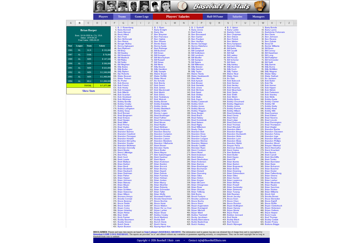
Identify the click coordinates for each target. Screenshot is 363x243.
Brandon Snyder (126, 143)
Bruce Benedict (272, 199)
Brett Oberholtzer (199, 159)
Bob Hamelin (197, 85)
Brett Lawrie (123, 159)
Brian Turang (233, 192)
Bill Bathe (231, 48)
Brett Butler (232, 155)
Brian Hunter (233, 178)
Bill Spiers (196, 62)
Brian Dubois (160, 173)
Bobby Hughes (125, 106)
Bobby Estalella (161, 104)
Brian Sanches (272, 187)
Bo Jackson (270, 78)
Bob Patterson (272, 92)
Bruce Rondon (234, 203)
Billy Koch (232, 69)
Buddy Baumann (126, 219)
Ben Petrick (232, 39)
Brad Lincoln (271, 120)
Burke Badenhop (199, 222)
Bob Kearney (233, 87)
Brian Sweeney (125, 192)
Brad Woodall (233, 127)
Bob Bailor (270, 81)
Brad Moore (160, 122)
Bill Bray (121, 50)
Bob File (269, 83)
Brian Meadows (272, 182)
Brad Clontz (232, 115)
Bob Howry (123, 87)
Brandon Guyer (198, 136)
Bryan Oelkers (272, 210)
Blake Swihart (271, 76)
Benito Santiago (199, 43)
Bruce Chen (233, 201)
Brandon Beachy (162, 131)
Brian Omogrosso (199, 185)
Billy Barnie (270, 64)
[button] (71, 23)
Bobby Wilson (233, 111)
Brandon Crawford (126, 134)
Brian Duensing (198, 173)
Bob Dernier (233, 83)
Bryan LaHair (160, 210)
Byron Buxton (124, 226)
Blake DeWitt (160, 76)
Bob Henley (232, 85)
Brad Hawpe (124, 120)
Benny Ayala (160, 46)
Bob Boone (123, 83)
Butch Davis (123, 224)
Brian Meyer (123, 185)
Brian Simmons (234, 189)
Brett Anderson (198, 155)
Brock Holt (270, 194)
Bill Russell (159, 60)
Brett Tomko (270, 159)
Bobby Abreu (233, 99)
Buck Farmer (124, 217)
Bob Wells (270, 97)
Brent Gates (233, 150)
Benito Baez (160, 43)
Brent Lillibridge (125, 152)
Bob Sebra (159, 94)
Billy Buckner (233, 67)
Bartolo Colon (233, 32)
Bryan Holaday (125, 210)
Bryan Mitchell (198, 210)
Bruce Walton (160, 205)
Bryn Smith (123, 215)
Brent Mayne (160, 152)
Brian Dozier (271, 171)
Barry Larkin (233, 30)
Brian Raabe (271, 185)
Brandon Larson (162, 138)
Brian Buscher (272, 168)
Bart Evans (196, 32)
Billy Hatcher (197, 69)
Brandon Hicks (234, 136)
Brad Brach (196, 115)
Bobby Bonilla (124, 101)
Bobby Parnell (234, 108)
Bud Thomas (271, 217)
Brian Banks (233, 162)
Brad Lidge (232, 120)
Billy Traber (232, 71)
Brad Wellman (161, 127)
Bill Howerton (124, 55)
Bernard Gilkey (234, 46)
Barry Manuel (124, 32)
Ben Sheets (160, 41)
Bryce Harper (271, 212)
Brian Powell (233, 185)
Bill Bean (269, 48)
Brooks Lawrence (199, 199)
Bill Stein (231, 62)
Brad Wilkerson (198, 127)
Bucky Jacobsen (199, 217)
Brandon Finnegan (127, 136)
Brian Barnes (197, 164)
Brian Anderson (161, 162)
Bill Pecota (232, 57)
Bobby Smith (160, 111)
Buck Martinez (161, 217)
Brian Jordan (160, 180)
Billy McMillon (271, 69)
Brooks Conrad (125, 199)
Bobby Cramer (272, 101)
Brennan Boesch (235, 148)
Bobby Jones (197, 106)
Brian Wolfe (159, 194)
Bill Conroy (270, 50)
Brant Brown (160, 145)
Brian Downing (234, 171)
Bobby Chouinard (235, 101)
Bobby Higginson (235, 104)
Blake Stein (232, 76)
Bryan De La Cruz (162, 208)
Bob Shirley (197, 94)
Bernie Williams (272, 46)
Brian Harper (124, 178)
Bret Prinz (122, 155)
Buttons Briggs (272, 224)
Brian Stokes (271, 189)
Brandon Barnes (126, 131)
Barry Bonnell (124, 30)
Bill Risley (122, 60)
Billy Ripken (123, 71)
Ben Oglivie (159, 39)
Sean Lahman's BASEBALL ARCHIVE (162, 232)
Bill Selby (122, 62)
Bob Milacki (123, 92)
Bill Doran (158, 53)
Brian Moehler (161, 185)
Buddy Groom (124, 222)
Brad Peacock (234, 122)
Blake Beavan (124, 76)
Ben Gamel (196, 37)
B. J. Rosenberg (125, 27)
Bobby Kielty (271, 106)
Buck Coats (270, 215)
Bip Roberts (123, 74)
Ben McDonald (125, 39)
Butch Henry (160, 224)
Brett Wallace (124, 162)
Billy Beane (159, 67)
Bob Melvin (270, 90)
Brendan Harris (161, 148)
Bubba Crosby (161, 215)
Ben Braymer (160, 34)
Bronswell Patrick (162, 196)
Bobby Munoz (198, 108)
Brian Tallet (159, 192)
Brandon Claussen (274, 131)
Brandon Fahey (272, 134)
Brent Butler (160, 150)
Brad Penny (123, 124)
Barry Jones (197, 30)
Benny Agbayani (126, 46)
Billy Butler (123, 69)
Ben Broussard (198, 34)
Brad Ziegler (271, 127)
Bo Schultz (159, 81)
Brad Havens (271, 118)
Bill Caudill (232, 50)
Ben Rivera (123, 41)
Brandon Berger (235, 131)
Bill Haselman (271, 53)
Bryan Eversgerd (199, 208)
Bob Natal (196, 92)
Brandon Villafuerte (163, 143)
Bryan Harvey (233, 208)
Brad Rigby (196, 124)
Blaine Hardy (197, 74)
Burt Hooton (233, 222)
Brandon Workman (127, 145)
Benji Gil (269, 43)
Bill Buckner (160, 50)
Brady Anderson (162, 129)
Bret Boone (270, 152)
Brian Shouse (198, 189)
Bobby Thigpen (198, 111)
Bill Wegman (124, 64)
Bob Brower (197, 83)
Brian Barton (233, 164)
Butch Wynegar (234, 224)
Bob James (159, 87)
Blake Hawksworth (200, 76)
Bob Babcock (233, 81)
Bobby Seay (124, 111)
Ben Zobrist (270, 41)
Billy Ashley (232, 64)
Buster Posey (271, 222)
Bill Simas (158, 62)
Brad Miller (123, 122)
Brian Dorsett (197, 171)
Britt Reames (233, 194)
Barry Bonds (271, 27)
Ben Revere (270, 39)
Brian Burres (233, 168)
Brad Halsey (197, 118)
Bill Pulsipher (271, 57)
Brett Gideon (197, 157)
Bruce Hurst (160, 203)
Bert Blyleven (124, 48)
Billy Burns (270, 67)
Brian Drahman (125, 173)
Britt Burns (196, 194)
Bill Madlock (123, 57)
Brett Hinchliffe (272, 157)
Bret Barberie (233, 152)
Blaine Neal (232, 74)
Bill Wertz (158, 64)
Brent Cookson (198, 150)
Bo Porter (122, 81)
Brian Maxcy (160, 182)
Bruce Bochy (197, 201)
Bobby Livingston (126, 108)
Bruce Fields (124, 203)
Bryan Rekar (124, 212)
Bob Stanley (271, 94)
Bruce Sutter (124, 205)
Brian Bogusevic (235, 166)
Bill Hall (230, 53)
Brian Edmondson (236, 173)
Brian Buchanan (199, 168)
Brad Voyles (123, 127)
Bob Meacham (234, 90)
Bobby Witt (270, 111)
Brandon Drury (198, 134)
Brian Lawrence (234, 180)
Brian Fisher (123, 175)
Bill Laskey (232, 55)
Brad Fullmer (160, 118)
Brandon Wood (272, 143)
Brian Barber (124, 164)
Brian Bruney (160, 168)
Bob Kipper (270, 87)
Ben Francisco (161, 37)
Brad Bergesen (125, 115)
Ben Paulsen (197, 39)
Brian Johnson (125, 180)
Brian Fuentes (161, 175)
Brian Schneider (162, 189)
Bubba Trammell (199, 215)
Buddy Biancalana (200, 219)
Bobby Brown (160, 101)
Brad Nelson (197, 122)
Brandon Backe (272, 129)
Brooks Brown (271, 196)
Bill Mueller (196, 57)
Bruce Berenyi (124, 201)
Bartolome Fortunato (275, 32)
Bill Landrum (197, 55)
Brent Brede (123, 150)
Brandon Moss (234, 141)
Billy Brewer (197, 67)
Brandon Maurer (273, 138)
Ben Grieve (232, 37)
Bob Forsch (123, 85)
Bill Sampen (197, 60)
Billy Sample (160, 71)
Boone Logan (161, 113)
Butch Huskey (198, 224)
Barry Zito (158, 32)
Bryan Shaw (160, 212)
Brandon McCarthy (127, 141)
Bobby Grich (197, 104)
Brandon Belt (197, 131)
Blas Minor (196, 78)
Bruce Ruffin (271, 203)
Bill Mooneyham (162, 57)
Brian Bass (270, 164)
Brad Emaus (124, 118)
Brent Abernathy (273, 148)
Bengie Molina (125, 43)
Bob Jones (196, 87)
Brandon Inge (271, 136)
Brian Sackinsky (234, 187)
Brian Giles (196, 175)
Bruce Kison (197, 203)
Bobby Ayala (271, 99)
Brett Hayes (232, 157)
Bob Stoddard (124, 97)
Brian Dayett (160, 171)
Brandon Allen (234, 129)
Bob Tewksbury (161, 97)
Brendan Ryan (198, 148)
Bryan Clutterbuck (273, 205)
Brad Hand (232, 118)
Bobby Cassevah (199, 101)
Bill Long (269, 55)
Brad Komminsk (198, 120)
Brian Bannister (272, 162)
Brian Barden (160, 164)
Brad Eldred (270, 115)
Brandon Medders (163, 141)
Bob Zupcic (196, 99)
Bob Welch (232, 97)
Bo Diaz (231, 78)
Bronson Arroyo (125, 196)
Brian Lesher (271, 180)
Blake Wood (160, 78)
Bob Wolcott (160, 99)
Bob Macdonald (162, 90)
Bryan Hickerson (273, 208)
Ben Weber (232, 41)
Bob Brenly (159, 83)
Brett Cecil (123, 157)
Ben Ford (122, 37)
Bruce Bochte (160, 201)
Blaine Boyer (160, 74)
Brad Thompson (272, 124)
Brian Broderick (125, 168)
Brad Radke (160, 124)
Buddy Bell (159, 219)
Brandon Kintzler (126, 138)
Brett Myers (159, 159)
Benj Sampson (234, 43)
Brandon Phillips (273, 141)
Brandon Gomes (162, 136)
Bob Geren (159, 85)
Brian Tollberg (198, 192)
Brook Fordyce (198, 196)
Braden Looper (125, 129)
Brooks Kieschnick (163, 199)
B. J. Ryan (159, 27)
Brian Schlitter (124, 189)
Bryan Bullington (235, 205)
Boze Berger (197, 113)
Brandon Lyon (234, 138)
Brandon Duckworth (236, 134)
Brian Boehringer (199, 166)
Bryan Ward (197, 212)
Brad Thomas (233, 124)
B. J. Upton (232, 27)
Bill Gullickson (198, 53)
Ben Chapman (234, 34)
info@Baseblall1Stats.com (212, 240)
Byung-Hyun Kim (162, 226)
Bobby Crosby (124, 104)
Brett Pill (231, 159)
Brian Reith (123, 187)
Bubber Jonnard (235, 215)
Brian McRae (233, 182)
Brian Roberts (160, 187)
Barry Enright (160, 30)
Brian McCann (198, 182)
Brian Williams (271, 192)
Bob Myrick (159, 92)
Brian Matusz (124, 182)
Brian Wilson (124, 194)
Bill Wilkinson (197, 64)
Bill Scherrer (233, 60)
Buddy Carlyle (271, 219)
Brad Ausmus (271, 113)
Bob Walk (196, 97)
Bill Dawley (123, 53)
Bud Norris (232, 217)
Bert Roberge (160, 48)
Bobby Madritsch (162, 108)
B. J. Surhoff (197, 27)
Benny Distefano (199, 46)
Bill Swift (269, 62)
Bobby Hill (270, 104)
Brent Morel (197, 152)
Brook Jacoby (233, 196)
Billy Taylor (196, 71)
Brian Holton (197, 178)
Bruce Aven (232, 199)
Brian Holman (160, 178)
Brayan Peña (233, 145)
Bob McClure (197, 90)
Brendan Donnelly (126, 148)
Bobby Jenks (160, 106)
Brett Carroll (270, 155)
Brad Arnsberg (234, 113)
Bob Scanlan (124, 94)
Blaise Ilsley (270, 74)
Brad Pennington (273, 122)
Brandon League (199, 138)
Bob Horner (270, 85)
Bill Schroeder (271, 60)
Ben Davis (270, 34)
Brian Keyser (197, 180)
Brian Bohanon (272, 166)
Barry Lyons (270, 30)
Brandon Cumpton (163, 134)
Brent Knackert (272, 150)
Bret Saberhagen (162, 155)
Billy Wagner (271, 71)
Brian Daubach (125, 171)
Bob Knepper (124, 90)
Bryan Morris (233, 210)
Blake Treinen (124, 78)
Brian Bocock (160, 166)
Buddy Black (233, 219)
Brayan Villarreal (273, 145)
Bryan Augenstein (200, 205)
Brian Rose (196, 187)
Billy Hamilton (160, 69)
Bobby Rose (271, 108)
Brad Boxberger (162, 115)
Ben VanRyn (197, 41)
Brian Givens (271, 175)
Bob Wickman (124, 99)
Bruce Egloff (271, 201)
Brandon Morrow (199, 141)
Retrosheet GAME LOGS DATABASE (110, 234)
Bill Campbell (197, 50)
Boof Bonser (124, 113)
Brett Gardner (160, 157)
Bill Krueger (159, 55)
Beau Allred (123, 34)
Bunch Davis (160, 222)
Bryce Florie (232, 212)
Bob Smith (232, 94)
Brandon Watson (199, 143)
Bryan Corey (124, 208)
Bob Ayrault (197, 81)
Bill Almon (196, 48)
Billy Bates (123, 67)
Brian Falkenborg (273, 173)
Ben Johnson (271, 37)
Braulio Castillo (198, 145)
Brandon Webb (234, 143)
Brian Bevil (123, 166)
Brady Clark (197, 129)
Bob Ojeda (232, 92)
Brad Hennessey (162, 120)
